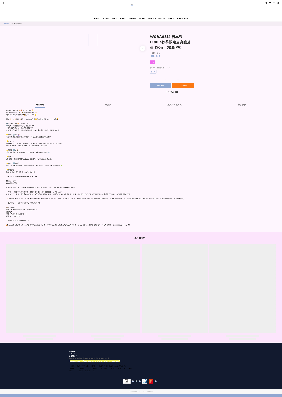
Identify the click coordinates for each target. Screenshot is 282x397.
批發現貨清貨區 (17, 23)
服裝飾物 (132, 19)
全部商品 (6, 23)
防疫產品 (106, 19)
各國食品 (123, 19)
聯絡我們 (72, 351)
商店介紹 (161, 19)
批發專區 (151, 19)
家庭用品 (97, 19)
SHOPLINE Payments (145, 391)
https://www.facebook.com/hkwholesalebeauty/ (95, 361)
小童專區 (141, 19)
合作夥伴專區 (182, 19)
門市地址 (171, 19)
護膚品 (114, 19)
